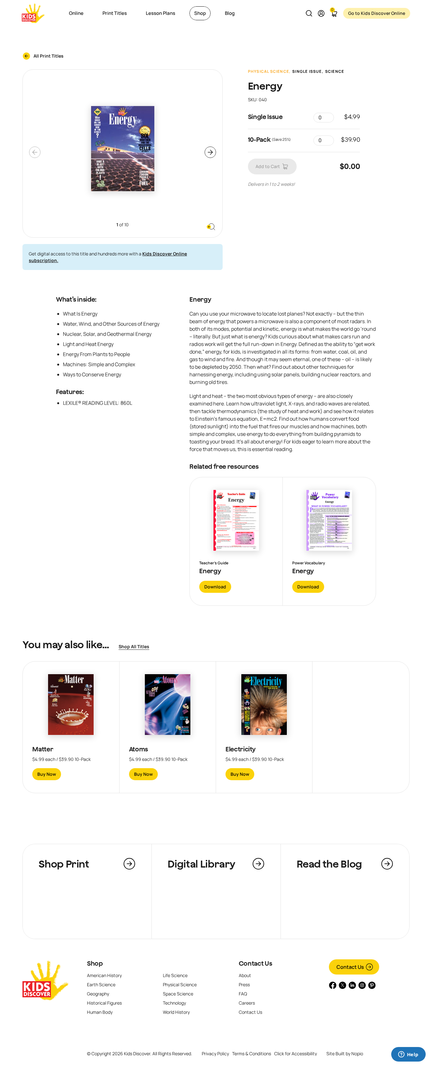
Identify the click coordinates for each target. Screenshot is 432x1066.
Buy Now (46, 774)
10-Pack (259, 139)
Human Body (100, 1012)
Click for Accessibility (295, 1053)
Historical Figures (104, 1003)
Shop (95, 963)
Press (244, 984)
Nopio (357, 1053)
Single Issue (307, 71)
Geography (98, 994)
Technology (174, 1003)
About (245, 975)
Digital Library (201, 864)
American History (104, 975)
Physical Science (268, 71)
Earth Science (101, 984)
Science (334, 71)
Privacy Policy (215, 1053)
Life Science (175, 975)
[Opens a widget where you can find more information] (408, 1055)
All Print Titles (49, 56)
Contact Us (255, 963)
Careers (247, 1003)
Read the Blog (329, 864)
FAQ (243, 994)
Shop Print (64, 864)
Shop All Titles (134, 646)
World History (176, 1012)
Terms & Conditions (251, 1053)
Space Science (178, 994)
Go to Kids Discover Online (376, 13)
